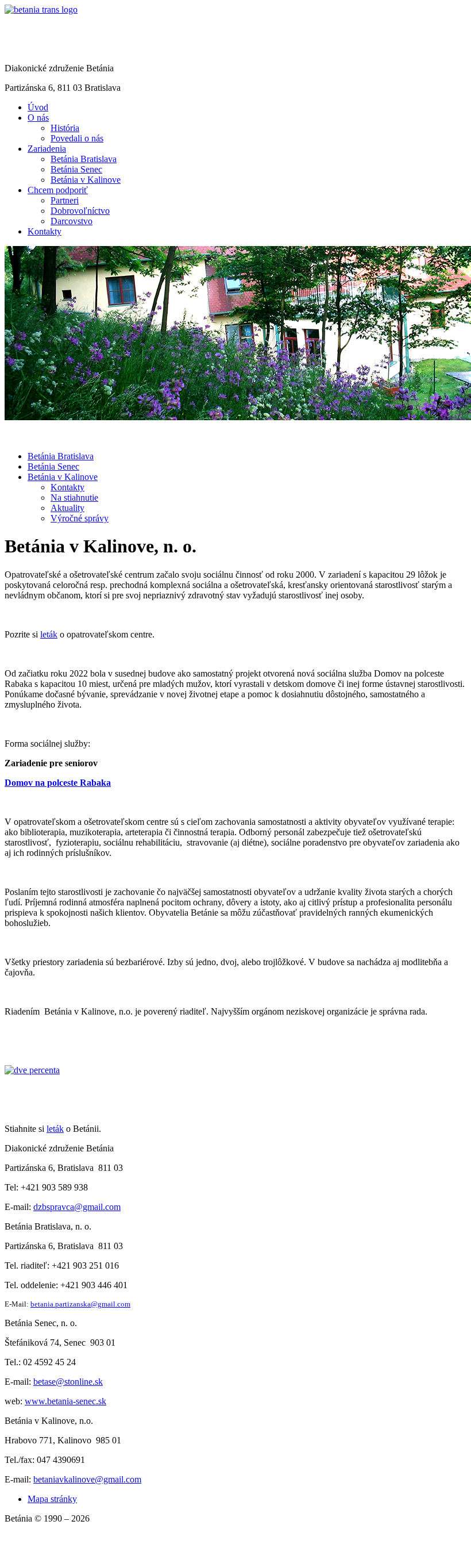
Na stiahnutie (74, 497)
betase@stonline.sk (68, 1381)
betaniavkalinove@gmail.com (87, 1479)
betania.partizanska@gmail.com (80, 1304)
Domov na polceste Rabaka (58, 783)
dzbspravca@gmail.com (77, 1207)
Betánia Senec (53, 466)
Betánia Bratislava (61, 456)
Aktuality (67, 508)
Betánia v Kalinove (63, 477)
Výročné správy (80, 518)
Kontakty (67, 487)
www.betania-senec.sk (65, 1401)
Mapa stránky (52, 1499)
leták (48, 634)
